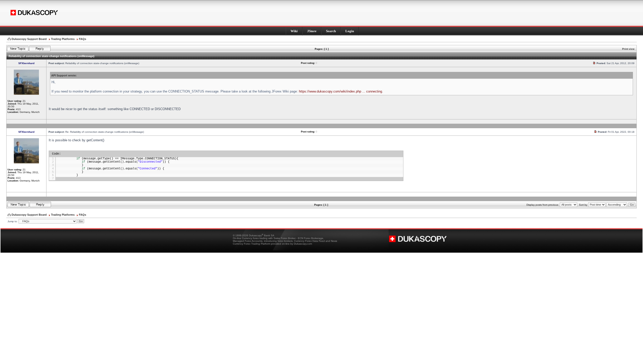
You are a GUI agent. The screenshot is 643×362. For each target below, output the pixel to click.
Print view (628, 49)
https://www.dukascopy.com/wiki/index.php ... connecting (340, 91)
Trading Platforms (63, 38)
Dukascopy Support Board (29, 38)
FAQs (82, 38)
